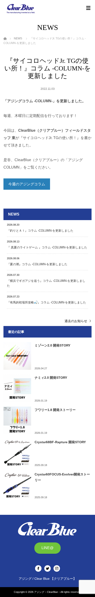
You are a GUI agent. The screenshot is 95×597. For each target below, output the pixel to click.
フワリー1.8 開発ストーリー (55, 410)
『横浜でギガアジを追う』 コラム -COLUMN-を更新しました (46, 283)
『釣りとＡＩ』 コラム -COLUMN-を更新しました (40, 230)
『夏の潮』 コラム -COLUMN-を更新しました (37, 264)
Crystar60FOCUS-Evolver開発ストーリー (62, 477)
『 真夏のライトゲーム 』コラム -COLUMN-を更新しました (47, 247)
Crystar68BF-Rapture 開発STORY (60, 442)
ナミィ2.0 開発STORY (51, 377)
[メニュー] (88, 8)
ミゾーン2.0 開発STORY (52, 345)
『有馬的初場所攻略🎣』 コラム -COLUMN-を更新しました (46, 302)
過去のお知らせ (76, 321)
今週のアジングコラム (26, 184)
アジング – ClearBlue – (47, 592)
